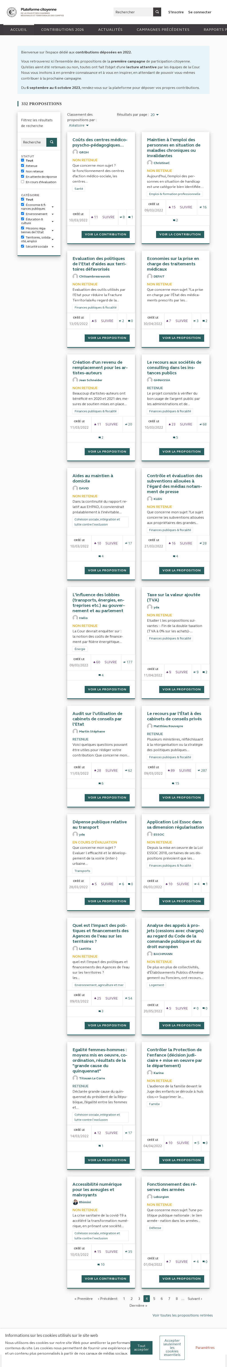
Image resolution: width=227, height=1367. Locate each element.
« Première (83, 1299)
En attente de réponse (41, 177)
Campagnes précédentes (163, 29)
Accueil (18, 29)
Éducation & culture (32, 221)
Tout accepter (141, 1347)
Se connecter (199, 12)
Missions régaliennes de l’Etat (33, 230)
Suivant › (195, 1299)
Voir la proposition (109, 338)
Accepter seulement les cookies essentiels (172, 1347)
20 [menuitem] (153, 115)
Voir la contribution (107, 234)
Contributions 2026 (62, 29)
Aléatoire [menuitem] (76, 125)
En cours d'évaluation (41, 182)
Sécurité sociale (37, 246)
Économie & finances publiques (33, 207)
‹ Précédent (107, 1299)
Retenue (31, 166)
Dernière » (138, 1305)
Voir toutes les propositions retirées (183, 1315)
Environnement (36, 214)
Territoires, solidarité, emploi (36, 239)
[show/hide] (54, 206)
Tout (29, 160)
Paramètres (205, 1348)
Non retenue (34, 171)
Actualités (110, 29)
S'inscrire (176, 12)
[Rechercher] (157, 12)
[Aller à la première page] (36, 12)
